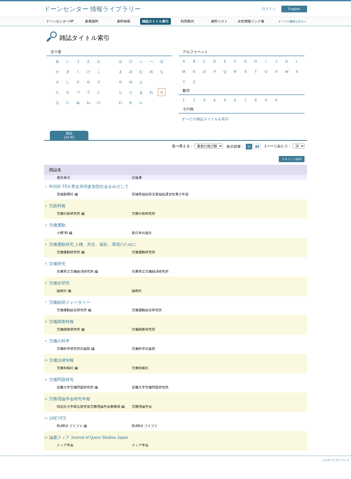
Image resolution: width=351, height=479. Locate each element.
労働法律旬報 (61, 360)
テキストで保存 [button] (292, 159)
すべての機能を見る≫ (292, 21)
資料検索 (123, 21)
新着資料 (91, 21)
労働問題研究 (61, 379)
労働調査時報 (61, 321)
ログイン (269, 9)
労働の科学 (59, 341)
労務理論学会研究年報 (69, 399)
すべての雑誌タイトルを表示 (205, 119)
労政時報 (57, 206)
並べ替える (181, 146)
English (294, 9)
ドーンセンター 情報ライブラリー (92, 8)
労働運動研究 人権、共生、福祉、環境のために (92, 244)
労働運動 (57, 225)
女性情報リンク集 (251, 21)
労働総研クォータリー (69, 302)
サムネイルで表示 (257, 147)
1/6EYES (57, 418)
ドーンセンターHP (60, 21)
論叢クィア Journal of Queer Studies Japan (88, 437)
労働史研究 (59, 283)
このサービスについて (335, 459)
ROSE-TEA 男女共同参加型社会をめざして (89, 186)
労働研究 (57, 264)
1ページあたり (276, 146)
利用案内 (187, 21)
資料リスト (219, 21)
